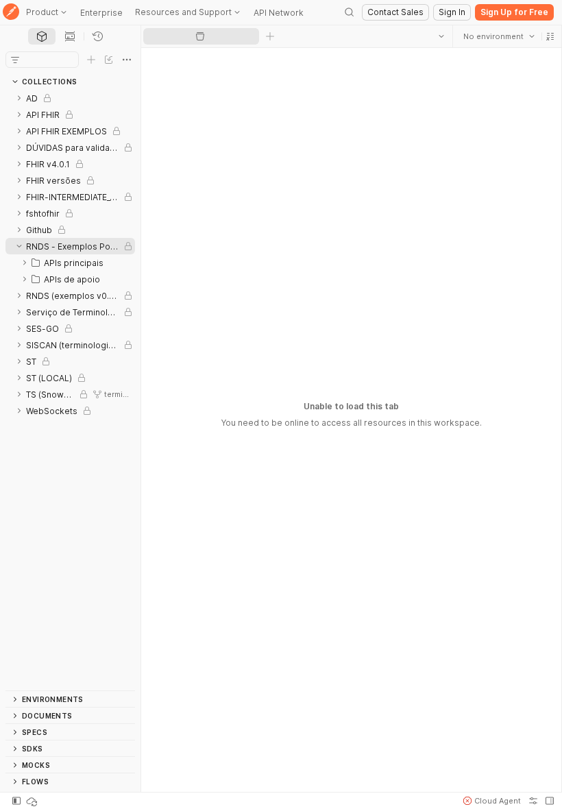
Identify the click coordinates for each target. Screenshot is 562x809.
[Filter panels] (15, 60)
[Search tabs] (440, 36)
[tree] (70, 390)
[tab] (42, 36)
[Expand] (19, 98)
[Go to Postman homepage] (11, 12)
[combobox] (498, 36)
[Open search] (349, 12)
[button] (549, 36)
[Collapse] (19, 246)
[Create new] (91, 59)
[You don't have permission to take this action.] (270, 36)
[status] (33, 801)
